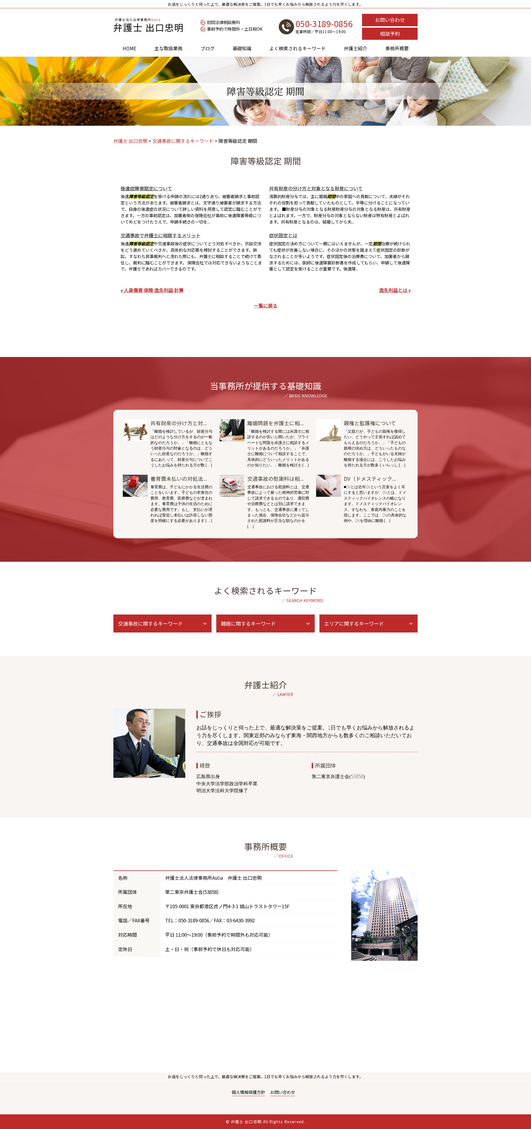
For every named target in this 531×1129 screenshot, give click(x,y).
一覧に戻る (265, 305)
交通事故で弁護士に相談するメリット (161, 235)
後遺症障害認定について (146, 188)
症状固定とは (283, 235)
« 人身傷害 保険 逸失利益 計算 (152, 290)
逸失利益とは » (395, 290)
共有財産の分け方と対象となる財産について (316, 188)
